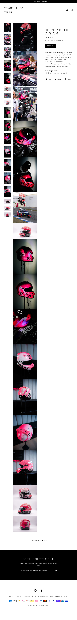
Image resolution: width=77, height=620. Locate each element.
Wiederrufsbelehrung (56, 596)
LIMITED (19, 8)
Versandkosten (58, 40)
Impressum (27, 596)
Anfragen (50, 46)
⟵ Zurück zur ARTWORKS (38, 540)
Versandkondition (43, 596)
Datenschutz (18, 596)
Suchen (11, 596)
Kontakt (66, 596)
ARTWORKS (8, 8)
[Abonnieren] (55, 570)
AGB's (34, 596)
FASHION (8, 12)
